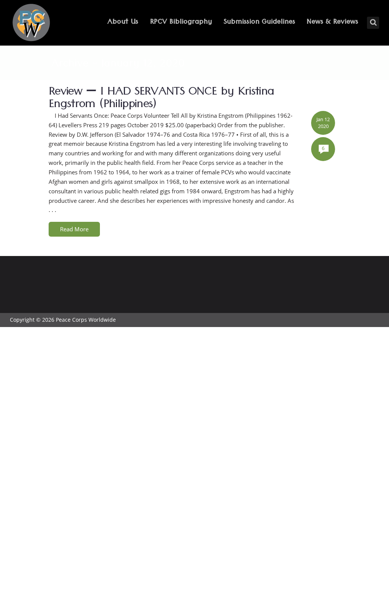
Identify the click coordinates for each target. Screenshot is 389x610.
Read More (74, 229)
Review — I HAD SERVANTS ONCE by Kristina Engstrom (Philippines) (161, 100)
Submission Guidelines (259, 22)
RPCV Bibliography (181, 22)
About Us (123, 22)
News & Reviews (332, 22)
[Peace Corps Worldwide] (31, 23)
